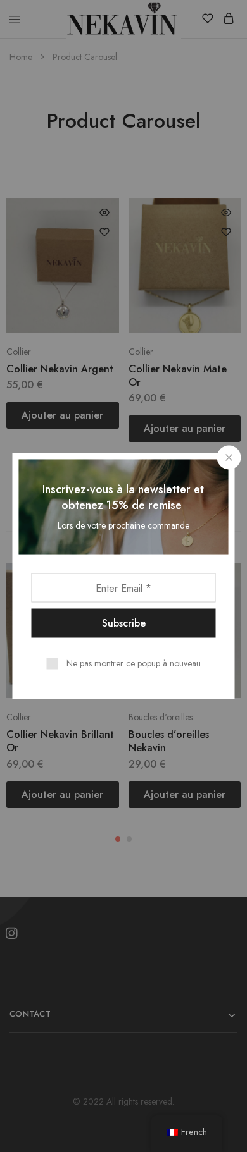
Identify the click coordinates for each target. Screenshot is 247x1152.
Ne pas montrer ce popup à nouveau (133, 663)
